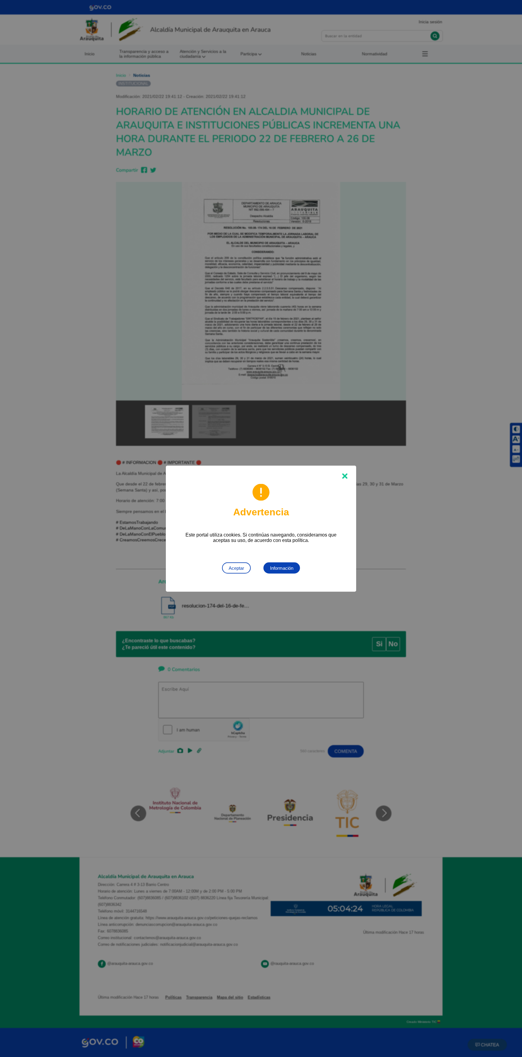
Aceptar (236, 567)
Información (281, 567)
